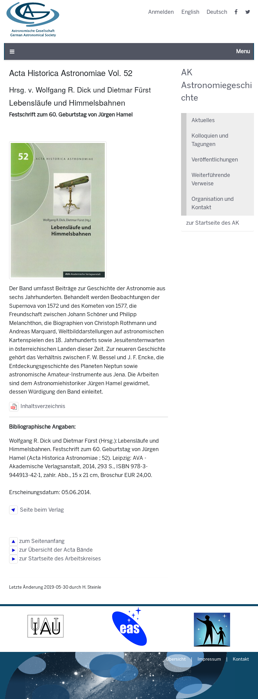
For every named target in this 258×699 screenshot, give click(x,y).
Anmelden (161, 12)
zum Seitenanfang (41, 541)
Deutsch (217, 12)
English (190, 12)
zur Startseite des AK (212, 223)
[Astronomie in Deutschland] (212, 626)
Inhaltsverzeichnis (41, 406)
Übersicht (176, 660)
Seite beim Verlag (41, 510)
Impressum (209, 660)
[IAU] (45, 626)
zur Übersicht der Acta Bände (55, 550)
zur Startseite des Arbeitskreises (59, 558)
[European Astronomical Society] (129, 626)
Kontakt (241, 660)
